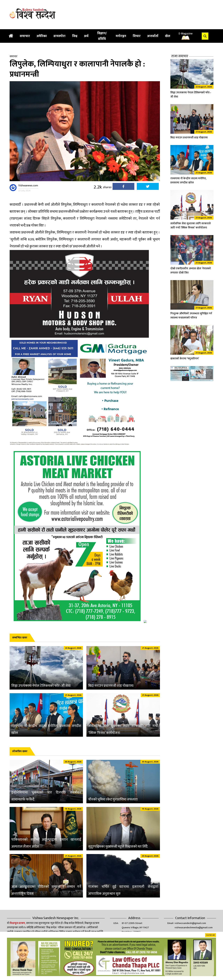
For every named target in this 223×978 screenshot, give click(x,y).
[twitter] (148, 187)
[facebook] (123, 187)
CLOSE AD (210, 935)
